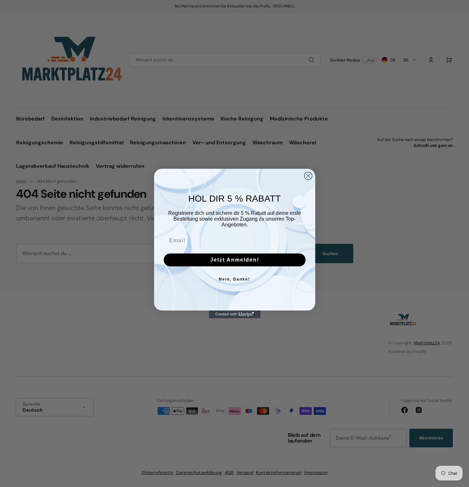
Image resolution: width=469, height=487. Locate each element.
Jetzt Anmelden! (234, 260)
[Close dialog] (308, 176)
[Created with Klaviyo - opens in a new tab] (234, 314)
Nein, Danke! (234, 279)
